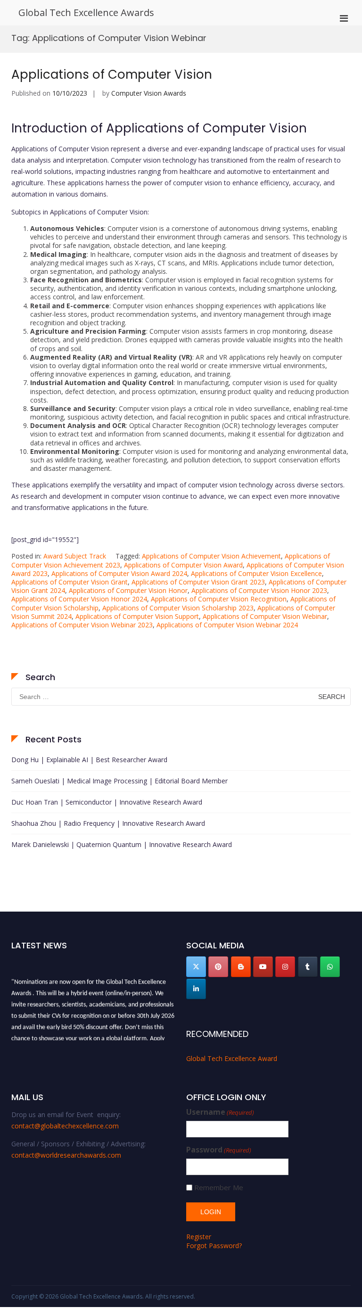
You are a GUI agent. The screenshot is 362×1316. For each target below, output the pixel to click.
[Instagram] (285, 966)
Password (218, 1150)
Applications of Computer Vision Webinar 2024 (227, 624)
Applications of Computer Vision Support (137, 616)
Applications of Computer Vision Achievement (211, 555)
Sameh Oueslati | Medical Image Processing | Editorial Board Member (119, 780)
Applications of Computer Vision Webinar (265, 616)
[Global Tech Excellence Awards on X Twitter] (196, 966)
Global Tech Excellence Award (231, 1058)
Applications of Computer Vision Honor (128, 590)
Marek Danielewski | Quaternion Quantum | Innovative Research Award (121, 844)
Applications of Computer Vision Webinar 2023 (82, 624)
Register (198, 1236)
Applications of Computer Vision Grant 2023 (198, 581)
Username (220, 1112)
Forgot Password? (214, 1245)
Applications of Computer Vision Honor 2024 (79, 598)
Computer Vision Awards (148, 93)
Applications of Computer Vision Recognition (219, 598)
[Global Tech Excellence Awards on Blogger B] (241, 966)
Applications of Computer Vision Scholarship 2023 (178, 607)
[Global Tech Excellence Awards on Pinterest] (218, 966)
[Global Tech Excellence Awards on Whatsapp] (330, 966)
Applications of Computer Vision (111, 74)
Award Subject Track (74, 555)
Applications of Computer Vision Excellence (256, 573)
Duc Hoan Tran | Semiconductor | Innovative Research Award (106, 802)
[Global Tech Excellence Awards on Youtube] (263, 966)
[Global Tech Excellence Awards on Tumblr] (308, 966)
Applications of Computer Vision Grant (69, 581)
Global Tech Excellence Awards (86, 12)
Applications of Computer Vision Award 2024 (119, 573)
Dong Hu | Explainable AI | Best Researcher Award (89, 759)
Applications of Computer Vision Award (183, 564)
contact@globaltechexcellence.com (65, 1125)
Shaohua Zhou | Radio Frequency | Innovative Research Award (108, 823)
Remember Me (218, 1187)
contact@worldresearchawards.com (66, 1155)
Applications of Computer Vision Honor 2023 (259, 590)
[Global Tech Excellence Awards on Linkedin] (196, 989)
